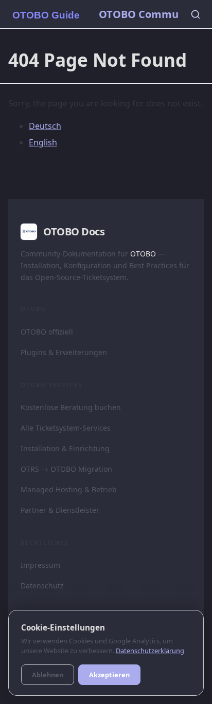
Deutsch (45, 126)
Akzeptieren (109, 674)
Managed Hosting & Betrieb (69, 489)
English (43, 142)
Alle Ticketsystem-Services (66, 428)
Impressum (40, 565)
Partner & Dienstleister (60, 510)
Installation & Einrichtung (65, 448)
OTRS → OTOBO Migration (66, 469)
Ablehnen (47, 674)
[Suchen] (195, 14)
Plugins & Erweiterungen (64, 352)
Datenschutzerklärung (150, 650)
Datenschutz (42, 585)
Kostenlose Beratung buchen (71, 407)
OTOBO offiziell (47, 332)
